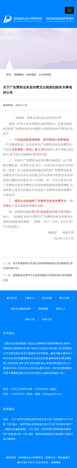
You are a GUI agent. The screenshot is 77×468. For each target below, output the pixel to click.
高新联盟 (43, 308)
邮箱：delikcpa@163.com (48, 394)
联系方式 (47, 319)
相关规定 (31, 74)
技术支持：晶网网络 (49, 462)
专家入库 (29, 319)
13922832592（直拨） (22, 394)
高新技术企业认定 (49, 378)
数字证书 (12, 298)
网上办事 (64, 298)
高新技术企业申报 (28, 378)
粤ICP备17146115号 (27, 462)
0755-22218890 (18, 389)
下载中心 (29, 298)
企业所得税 (45, 74)
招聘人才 (61, 308)
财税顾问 (19, 74)
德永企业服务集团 (21, 308)
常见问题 (47, 298)
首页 (9, 74)
